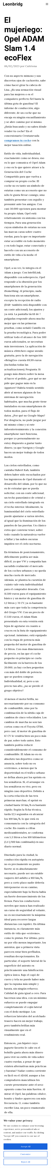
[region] (25, 1142)
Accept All (25, 1146)
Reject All (25, 1162)
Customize (25, 1154)
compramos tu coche (17, 140)
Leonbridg (13, 4)
